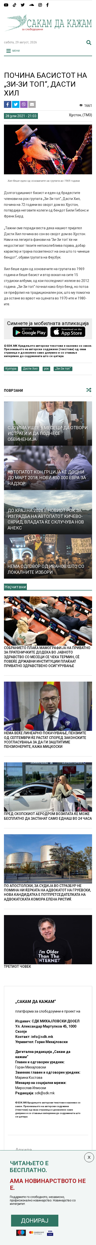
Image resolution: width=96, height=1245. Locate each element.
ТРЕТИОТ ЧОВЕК (17, 966)
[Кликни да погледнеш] (48, 556)
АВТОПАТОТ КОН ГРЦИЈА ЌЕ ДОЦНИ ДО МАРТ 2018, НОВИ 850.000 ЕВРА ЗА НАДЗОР (47, 477)
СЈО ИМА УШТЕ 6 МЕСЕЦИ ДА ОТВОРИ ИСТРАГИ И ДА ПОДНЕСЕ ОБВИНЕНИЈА (48, 433)
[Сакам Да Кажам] (48, 34)
